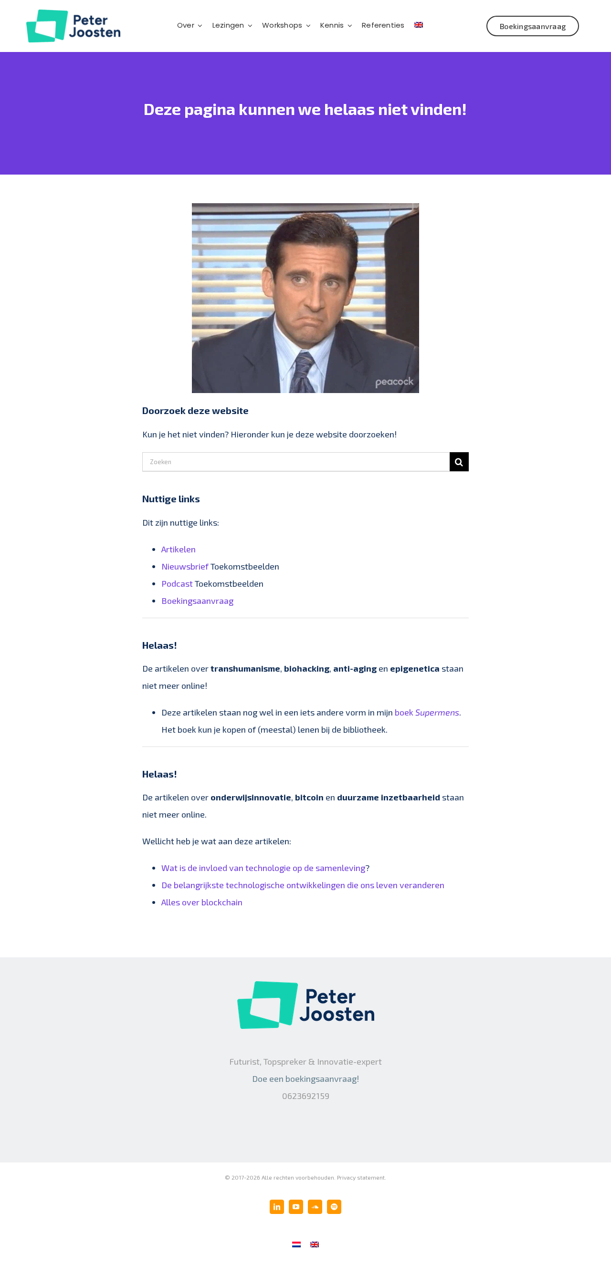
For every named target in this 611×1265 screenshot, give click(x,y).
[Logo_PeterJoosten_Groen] (73, 14)
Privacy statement (361, 1177)
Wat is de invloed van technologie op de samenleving (263, 867)
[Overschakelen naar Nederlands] (296, 1243)
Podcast (177, 583)
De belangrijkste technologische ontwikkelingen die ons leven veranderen (302, 885)
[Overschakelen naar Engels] (418, 26)
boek (427, 712)
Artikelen (178, 549)
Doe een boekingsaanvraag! (305, 1078)
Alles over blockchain (201, 902)
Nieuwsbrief (185, 566)
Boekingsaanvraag (197, 600)
